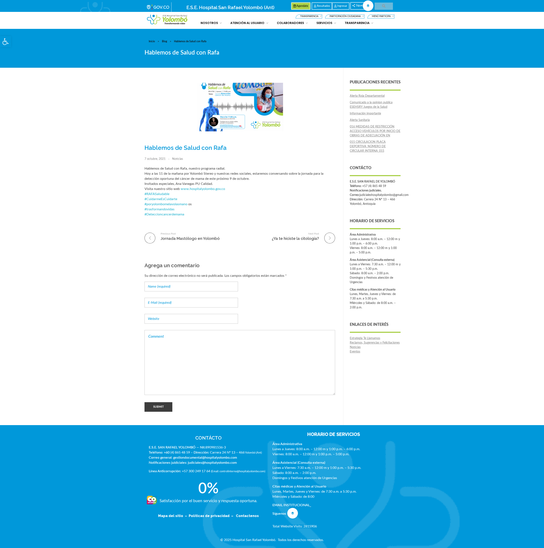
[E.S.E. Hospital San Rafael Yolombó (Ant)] (167, 19)
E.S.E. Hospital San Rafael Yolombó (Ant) (230, 7)
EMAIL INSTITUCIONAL (291, 505)
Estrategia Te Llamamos (365, 338)
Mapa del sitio (171, 516)
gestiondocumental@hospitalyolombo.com (205, 457)
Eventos (355, 351)
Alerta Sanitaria (360, 120)
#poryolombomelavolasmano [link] (165, 204)
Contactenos (247, 516)
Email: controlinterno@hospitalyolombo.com (238, 471)
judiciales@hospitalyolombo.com (212, 462)
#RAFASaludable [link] (156, 194)
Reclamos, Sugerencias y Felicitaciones (375, 342)
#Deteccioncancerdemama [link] (164, 214)
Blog (164, 41)
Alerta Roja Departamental (367, 95)
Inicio (152, 41)
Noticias (177, 158)
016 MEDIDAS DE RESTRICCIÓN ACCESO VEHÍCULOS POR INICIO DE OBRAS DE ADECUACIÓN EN (375, 131)
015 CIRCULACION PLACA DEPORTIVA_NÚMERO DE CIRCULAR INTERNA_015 (368, 146)
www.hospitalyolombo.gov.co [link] (203, 189)
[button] (5, 41)
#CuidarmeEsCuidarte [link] (160, 199)
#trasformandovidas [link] (159, 209)
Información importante (365, 113)
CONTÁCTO (208, 438)
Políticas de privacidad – (212, 516)
